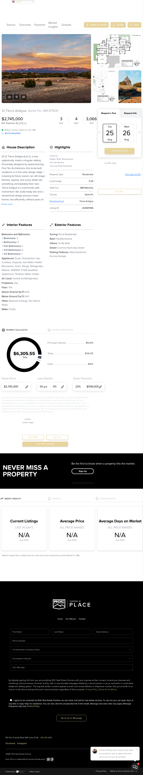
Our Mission (71, 619)
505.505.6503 (46, 737)
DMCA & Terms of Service (120, 771)
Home (60, 619)
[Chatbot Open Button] (135, 767)
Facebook (10, 743)
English (18, 2)
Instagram (22, 743)
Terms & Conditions (108, 689)
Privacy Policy (91, 689)
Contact (82, 619)
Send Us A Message (71, 718)
